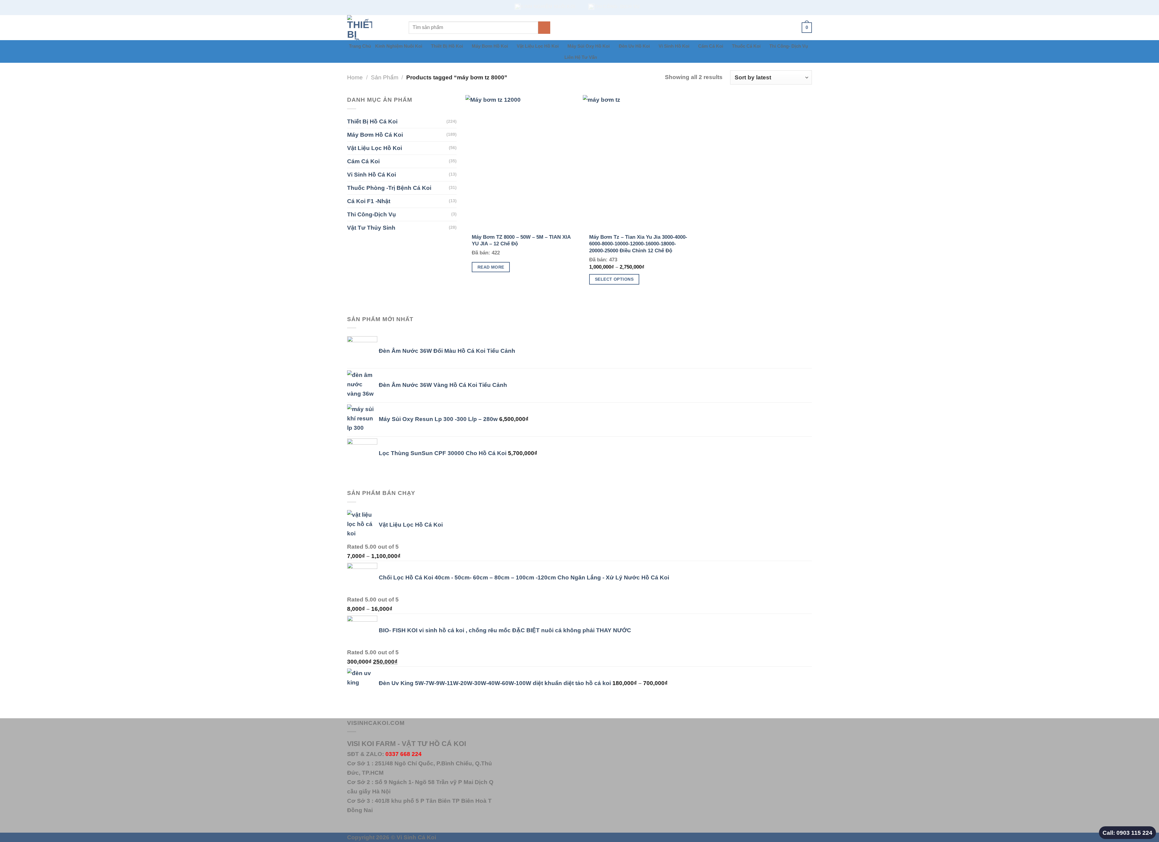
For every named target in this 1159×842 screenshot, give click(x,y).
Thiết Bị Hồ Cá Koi (372, 121)
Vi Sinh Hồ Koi (674, 46)
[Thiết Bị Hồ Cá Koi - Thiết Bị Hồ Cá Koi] (373, 27)
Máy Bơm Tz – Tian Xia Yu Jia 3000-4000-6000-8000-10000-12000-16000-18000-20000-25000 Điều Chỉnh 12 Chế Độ (638, 244)
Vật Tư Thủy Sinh (371, 227)
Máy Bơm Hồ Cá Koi (375, 134)
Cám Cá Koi (710, 46)
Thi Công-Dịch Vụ (371, 214)
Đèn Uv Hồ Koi (634, 46)
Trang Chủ (360, 46)
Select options (614, 279)
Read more (490, 267)
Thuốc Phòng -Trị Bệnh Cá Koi (389, 187)
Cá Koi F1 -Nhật (368, 201)
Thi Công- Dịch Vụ (788, 46)
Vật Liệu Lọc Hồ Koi (538, 46)
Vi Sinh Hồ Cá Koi (371, 174)
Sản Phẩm (384, 77)
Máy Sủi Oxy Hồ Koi (588, 46)
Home (355, 77)
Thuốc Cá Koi (746, 46)
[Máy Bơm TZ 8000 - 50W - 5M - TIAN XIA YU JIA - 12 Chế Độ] (521, 162)
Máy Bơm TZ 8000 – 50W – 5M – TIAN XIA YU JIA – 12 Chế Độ (521, 240)
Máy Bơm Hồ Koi (490, 46)
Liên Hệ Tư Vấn (580, 57)
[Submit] (544, 27)
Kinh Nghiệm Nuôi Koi (398, 46)
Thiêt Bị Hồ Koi (447, 46)
